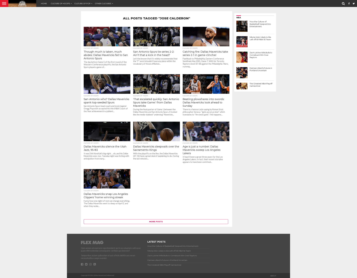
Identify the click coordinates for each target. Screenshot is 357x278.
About (273, 276)
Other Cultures (103, 3)
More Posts (156, 222)
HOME (44, 3)
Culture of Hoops (60, 3)
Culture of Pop (82, 3)
